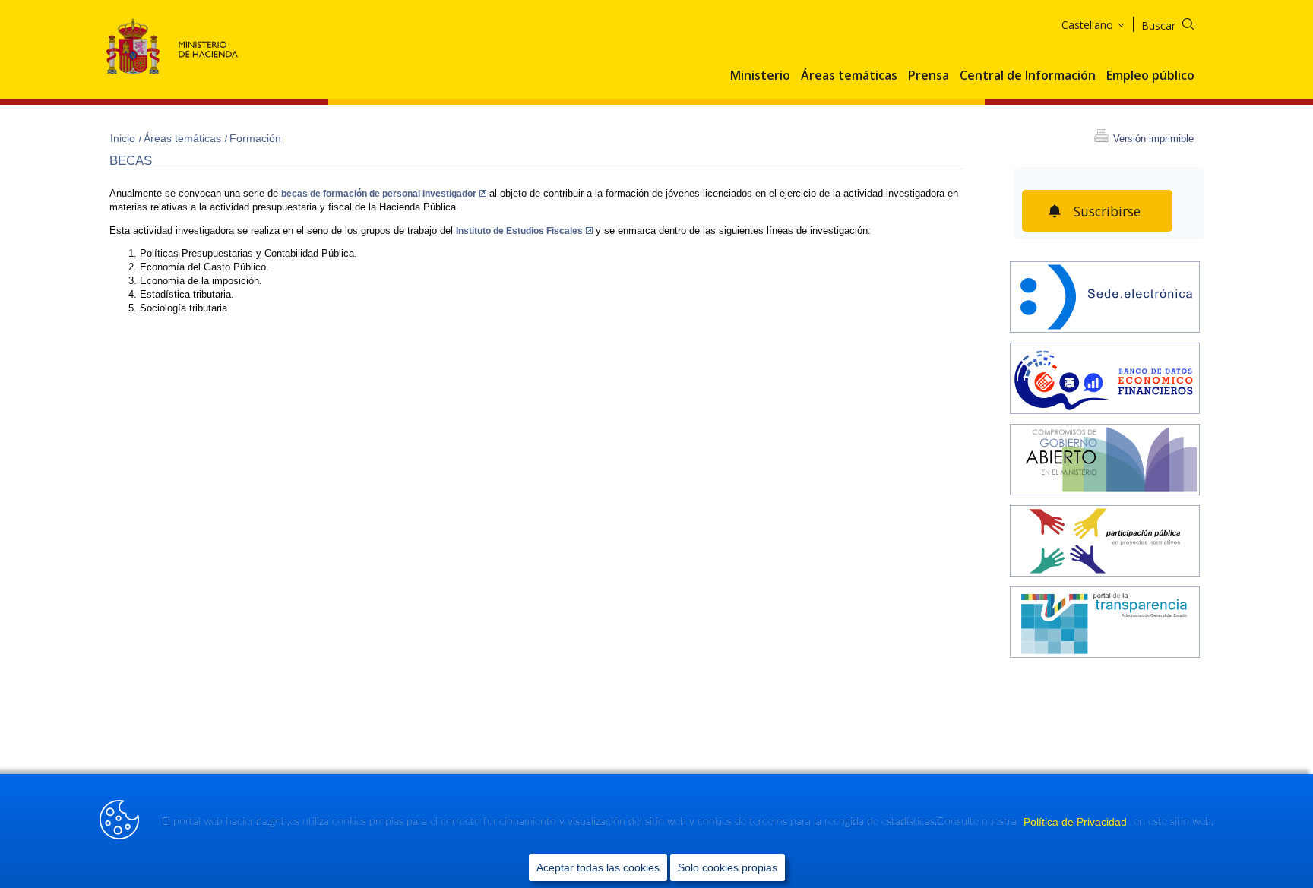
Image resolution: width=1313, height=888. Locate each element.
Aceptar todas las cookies (598, 867)
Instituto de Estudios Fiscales (519, 230)
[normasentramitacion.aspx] (1105, 542)
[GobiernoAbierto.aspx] (1105, 461)
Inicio (124, 138)
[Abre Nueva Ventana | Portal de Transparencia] (1105, 624)
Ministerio (760, 76)
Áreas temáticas (849, 76)
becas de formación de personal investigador (378, 193)
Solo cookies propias (727, 867)
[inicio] (1105, 380)
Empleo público (1150, 76)
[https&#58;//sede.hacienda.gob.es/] (1105, 299)
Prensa (928, 76)
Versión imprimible (1153, 138)
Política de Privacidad (1077, 822)
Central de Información (1028, 76)
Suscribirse (1107, 211)
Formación (255, 138)
